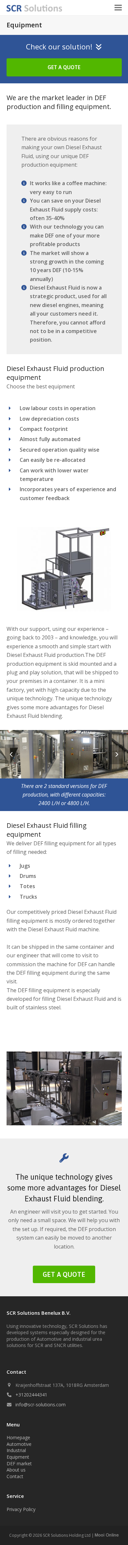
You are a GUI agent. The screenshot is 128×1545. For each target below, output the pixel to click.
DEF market (19, 1463)
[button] (118, 8)
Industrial (16, 1450)
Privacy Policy (21, 1509)
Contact (15, 1476)
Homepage (18, 1437)
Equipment (18, 1457)
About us (16, 1470)
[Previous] (11, 754)
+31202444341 (31, 1394)
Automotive (19, 1444)
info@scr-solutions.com (40, 1404)
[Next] (116, 754)
